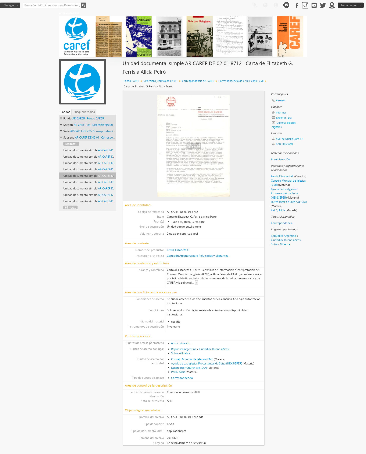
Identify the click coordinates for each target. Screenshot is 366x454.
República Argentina (183, 349)
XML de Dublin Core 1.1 (289, 139)
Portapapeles (254, 5)
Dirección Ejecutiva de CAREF (160, 81)
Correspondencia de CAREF (198, 81)
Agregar (281, 100)
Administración (180, 343)
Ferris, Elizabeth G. (178, 250)
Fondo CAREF (131, 81)
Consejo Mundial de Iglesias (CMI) (192, 359)
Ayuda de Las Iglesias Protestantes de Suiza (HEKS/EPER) (206, 363)
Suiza (174, 353)
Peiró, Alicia (178, 372)
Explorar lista (284, 117)
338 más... (71, 144)
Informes (281, 112)
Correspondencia (182, 378)
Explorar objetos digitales (284, 125)
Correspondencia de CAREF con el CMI (240, 81)
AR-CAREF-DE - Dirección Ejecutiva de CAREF (101, 125)
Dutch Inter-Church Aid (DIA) (189, 368)
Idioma (265, 5)
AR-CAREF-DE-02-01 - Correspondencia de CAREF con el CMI (112, 137)
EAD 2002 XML (284, 144)
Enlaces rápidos (275, 5)
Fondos (65, 112)
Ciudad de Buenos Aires (214, 349)
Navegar (9, 5)
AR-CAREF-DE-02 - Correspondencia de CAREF (98, 131)
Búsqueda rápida (84, 112)
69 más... (70, 207)
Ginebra (185, 353)
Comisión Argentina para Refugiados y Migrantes (197, 256)
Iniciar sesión (349, 5)
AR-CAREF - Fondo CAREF (88, 118)
